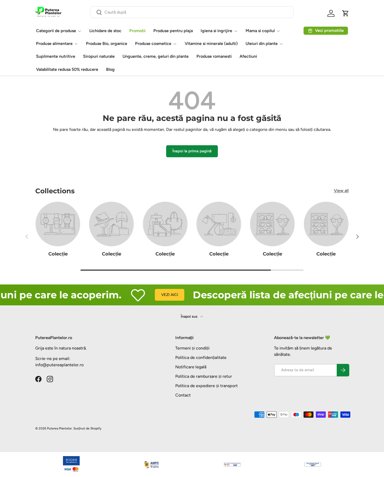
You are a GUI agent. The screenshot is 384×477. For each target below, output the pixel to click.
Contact (183, 395)
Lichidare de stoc (105, 30)
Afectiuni (248, 56)
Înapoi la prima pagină (192, 151)
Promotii (137, 30)
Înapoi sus (189, 316)
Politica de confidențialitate (200, 357)
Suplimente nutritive (55, 56)
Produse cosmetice (153, 43)
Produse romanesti (214, 56)
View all (341, 190)
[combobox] (191, 12)
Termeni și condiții (192, 348)
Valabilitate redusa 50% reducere (67, 69)
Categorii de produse (56, 30)
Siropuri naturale (99, 56)
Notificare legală (190, 366)
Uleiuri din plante (262, 43)
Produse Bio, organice (106, 43)
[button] (345, 13)
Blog (110, 69)
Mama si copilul (260, 30)
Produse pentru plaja (173, 30)
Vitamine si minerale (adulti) (211, 43)
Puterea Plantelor (59, 428)
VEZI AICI (162, 294)
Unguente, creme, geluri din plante (156, 56)
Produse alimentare (54, 43)
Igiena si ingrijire (216, 30)
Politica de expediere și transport (206, 385)
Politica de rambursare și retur (203, 376)
